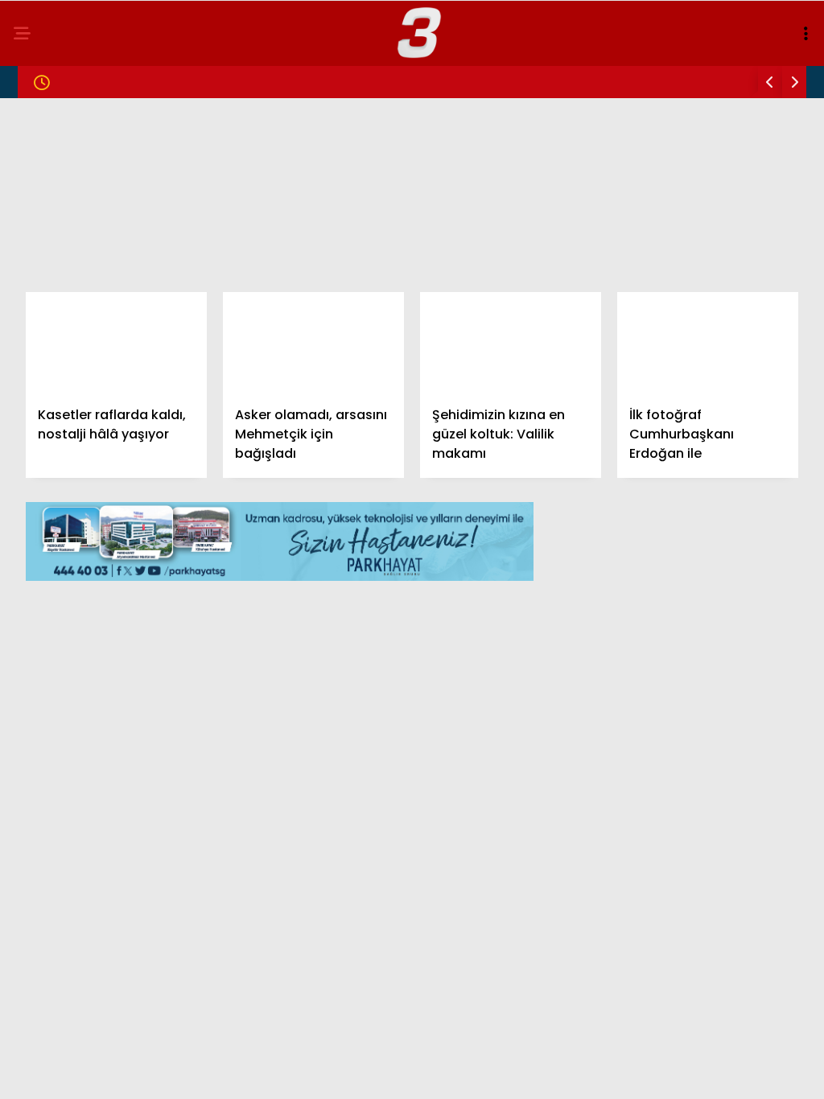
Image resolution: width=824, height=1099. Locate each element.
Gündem (48, 132)
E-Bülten (51, 393)
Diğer (40, 426)
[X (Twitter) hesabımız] (231, 1073)
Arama (673, 78)
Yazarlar (53, 360)
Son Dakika (58, 165)
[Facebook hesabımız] (117, 1073)
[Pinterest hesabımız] (460, 1073)
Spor (39, 295)
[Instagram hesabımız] (345, 1073)
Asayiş (44, 327)
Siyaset (47, 230)
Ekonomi (50, 262)
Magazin (50, 197)
